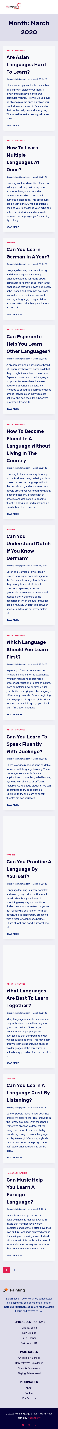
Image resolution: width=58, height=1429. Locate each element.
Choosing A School (29, 1357)
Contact (29, 1393)
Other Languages (15, 50)
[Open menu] (51, 7)
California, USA (29, 1343)
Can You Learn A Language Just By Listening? (28, 1092)
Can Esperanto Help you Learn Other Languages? (28, 344)
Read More (14, 125)
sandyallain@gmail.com (19, 79)
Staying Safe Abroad (29, 1373)
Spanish (10, 855)
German (10, 242)
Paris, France (29, 1338)
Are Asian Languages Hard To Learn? (26, 64)
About (29, 1387)
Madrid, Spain (29, 1327)
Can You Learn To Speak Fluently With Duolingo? (26, 744)
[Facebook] (22, 1425)
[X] (29, 1425)
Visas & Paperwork (29, 1368)
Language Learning (16, 1173)
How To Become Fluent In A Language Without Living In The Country (28, 445)
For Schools (29, 1398)
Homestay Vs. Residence (29, 1363)
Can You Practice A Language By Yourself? (28, 869)
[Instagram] (35, 1425)
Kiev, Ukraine (29, 1332)
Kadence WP (35, 1417)
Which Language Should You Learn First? (27, 649)
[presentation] (29, 833)
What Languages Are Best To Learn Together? (27, 998)
